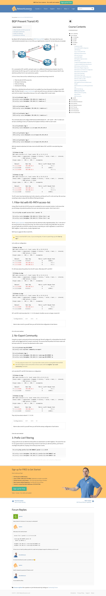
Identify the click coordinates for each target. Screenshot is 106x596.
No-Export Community (19, 31)
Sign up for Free (19, 489)
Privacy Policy (80, 593)
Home (19, 17)
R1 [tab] (37, 319)
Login (73, 9)
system (20, 526)
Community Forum (53, 587)
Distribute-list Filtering (19, 35)
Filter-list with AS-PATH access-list (22, 30)
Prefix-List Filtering (18, 33)
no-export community (29, 91)
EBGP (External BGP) (39, 39)
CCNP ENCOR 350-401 (28, 17)
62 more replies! (17, 587)
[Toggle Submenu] (70, 33)
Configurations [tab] (18, 319)
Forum (46, 9)
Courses (37, 9)
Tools (58, 9)
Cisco (22, 17)
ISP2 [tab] (32, 319)
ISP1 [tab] (26, 319)
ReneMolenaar (22, 555)
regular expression (20, 222)
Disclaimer (73, 593)
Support (52, 9)
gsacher (21, 516)
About (65, 9)
